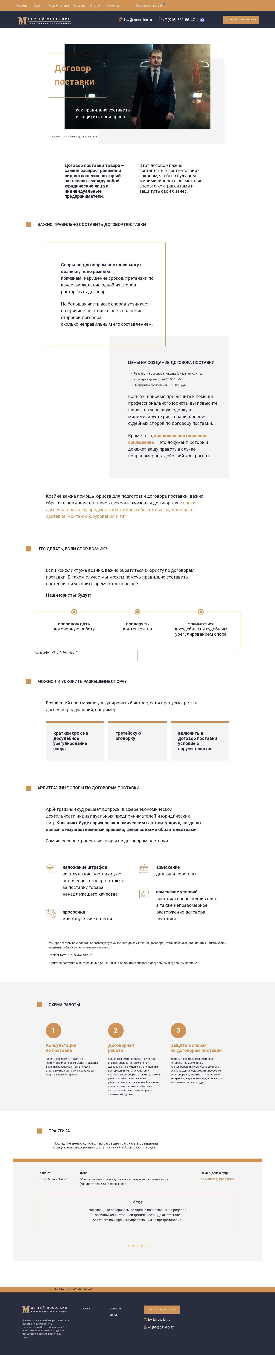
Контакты (115, 1308)
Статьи (113, 1314)
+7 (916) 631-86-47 (179, 20)
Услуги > (72, 136)
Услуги (86, 1308)
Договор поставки (87, 136)
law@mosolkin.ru (138, 20)
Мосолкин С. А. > (59, 136)
